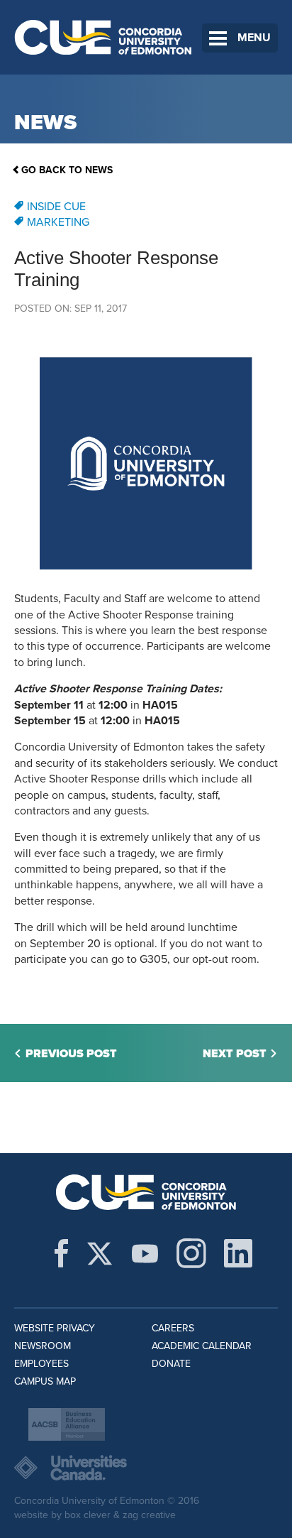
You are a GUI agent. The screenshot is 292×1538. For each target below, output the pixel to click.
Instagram (191, 1253)
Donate (171, 1364)
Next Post (234, 1054)
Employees (41, 1364)
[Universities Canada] (146, 1467)
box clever (87, 1515)
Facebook (61, 1253)
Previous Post (71, 1054)
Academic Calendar (202, 1346)
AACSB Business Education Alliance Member (66, 1424)
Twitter (99, 1253)
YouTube (145, 1253)
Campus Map (45, 1381)
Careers (173, 1328)
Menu (254, 38)
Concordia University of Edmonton (103, 37)
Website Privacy (54, 1328)
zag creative (149, 1515)
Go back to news (67, 170)
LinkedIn (238, 1253)
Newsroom (42, 1346)
